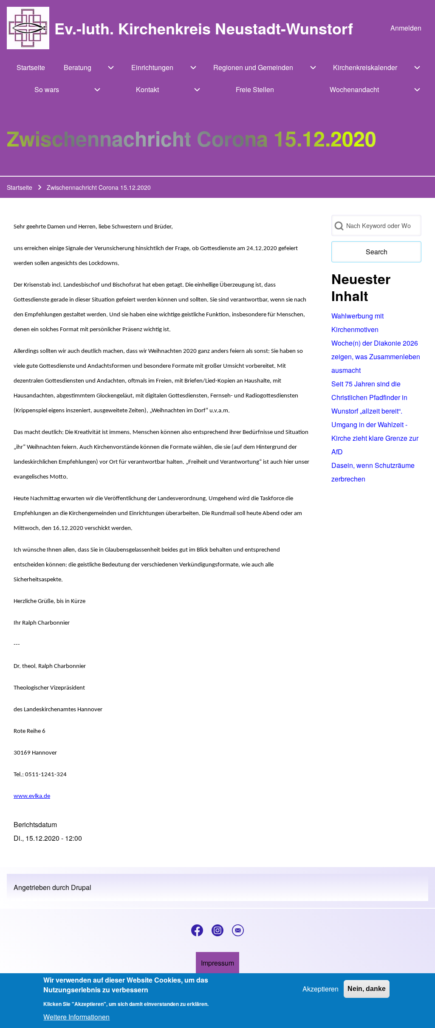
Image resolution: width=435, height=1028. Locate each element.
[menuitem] (406, 28)
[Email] (237, 930)
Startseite (19, 187)
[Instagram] (217, 930)
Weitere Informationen (76, 1017)
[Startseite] (28, 28)
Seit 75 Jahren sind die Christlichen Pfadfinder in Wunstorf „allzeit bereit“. (369, 397)
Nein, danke (366, 988)
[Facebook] (197, 930)
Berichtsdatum (35, 824)
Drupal (81, 887)
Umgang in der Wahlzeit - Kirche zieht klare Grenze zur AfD (374, 438)
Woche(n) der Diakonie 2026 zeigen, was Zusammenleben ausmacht (375, 356)
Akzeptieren (320, 989)
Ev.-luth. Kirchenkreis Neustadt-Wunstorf (203, 28)
